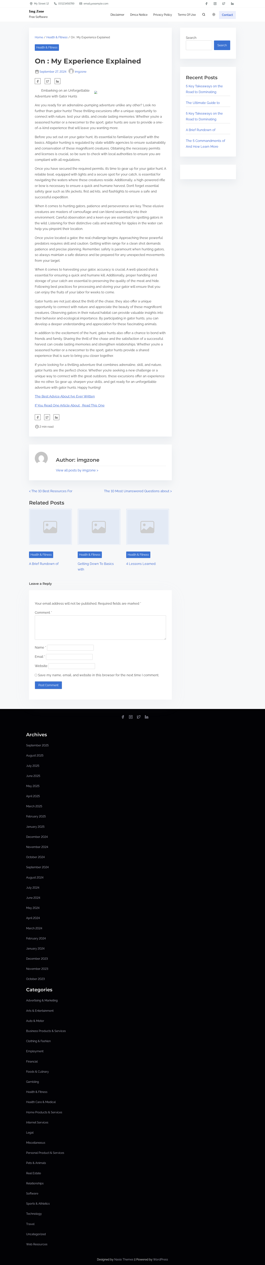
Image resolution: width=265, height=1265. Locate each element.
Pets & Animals (36, 1163)
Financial (32, 1061)
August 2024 (34, 877)
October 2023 (35, 979)
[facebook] (206, 4)
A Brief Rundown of (44, 564)
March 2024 (34, 928)
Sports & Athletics (38, 1203)
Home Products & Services (44, 1112)
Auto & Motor (35, 1021)
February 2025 (36, 816)
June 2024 (33, 897)
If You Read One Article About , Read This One (70, 405)
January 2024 (35, 948)
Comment (43, 612)
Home (39, 37)
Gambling (32, 1082)
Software (32, 1193)
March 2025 (34, 806)
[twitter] (223, 4)
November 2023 (37, 969)
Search (191, 38)
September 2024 (37, 867)
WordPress (160, 1259)
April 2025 (33, 796)
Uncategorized (36, 1234)
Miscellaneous (35, 1142)
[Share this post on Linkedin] (57, 81)
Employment (34, 1051)
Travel (30, 1224)
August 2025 (34, 755)
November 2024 (37, 847)
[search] (204, 15)
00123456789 (66, 3)
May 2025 (32, 786)
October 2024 (35, 857)
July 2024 (32, 887)
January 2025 (35, 826)
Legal (30, 1132)
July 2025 (32, 766)
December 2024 (37, 837)
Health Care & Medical (41, 1102)
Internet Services (37, 1122)
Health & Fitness (57, 37)
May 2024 (32, 908)
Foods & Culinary (37, 1071)
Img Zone (36, 11)
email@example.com (95, 3)
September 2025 (37, 745)
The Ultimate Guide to (203, 103)
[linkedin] (232, 4)
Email (40, 657)
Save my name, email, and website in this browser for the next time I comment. (98, 675)
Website (41, 666)
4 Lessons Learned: (141, 564)
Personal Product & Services (45, 1153)
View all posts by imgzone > (77, 470)
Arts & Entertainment (40, 1010)
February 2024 (36, 938)
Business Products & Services (46, 1031)
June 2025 (33, 776)
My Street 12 (41, 3)
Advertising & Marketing (42, 1000)
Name (40, 647)
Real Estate (33, 1173)
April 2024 (33, 918)
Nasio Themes (124, 1259)
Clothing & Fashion (38, 1041)
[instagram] (215, 4)
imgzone (80, 71)
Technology (34, 1213)
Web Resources (36, 1244)
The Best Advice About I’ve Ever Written (65, 396)
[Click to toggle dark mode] (214, 14)
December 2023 (37, 958)
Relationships (35, 1183)
